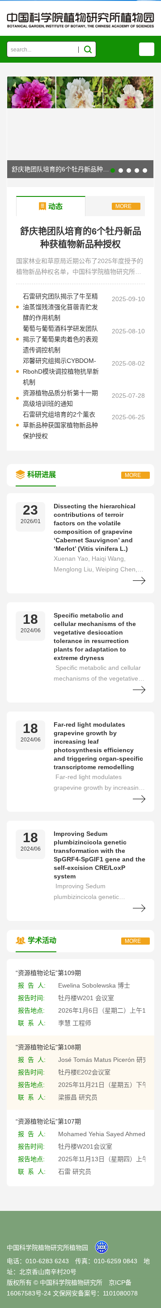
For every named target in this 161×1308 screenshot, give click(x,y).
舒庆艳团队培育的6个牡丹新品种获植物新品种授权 (82, 169)
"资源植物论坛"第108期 (48, 1047)
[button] (112, 170)
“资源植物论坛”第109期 (48, 972)
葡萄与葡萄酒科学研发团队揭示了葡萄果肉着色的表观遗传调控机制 (60, 339)
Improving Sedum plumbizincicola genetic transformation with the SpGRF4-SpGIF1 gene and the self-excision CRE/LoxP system (99, 855)
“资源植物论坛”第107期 (48, 1121)
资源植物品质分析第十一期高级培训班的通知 (60, 398)
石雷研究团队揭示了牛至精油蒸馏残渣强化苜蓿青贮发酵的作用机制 (60, 307)
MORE (123, 206)
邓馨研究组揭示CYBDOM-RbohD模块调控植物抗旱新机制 (61, 371)
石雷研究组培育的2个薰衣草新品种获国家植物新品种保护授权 (60, 425)
